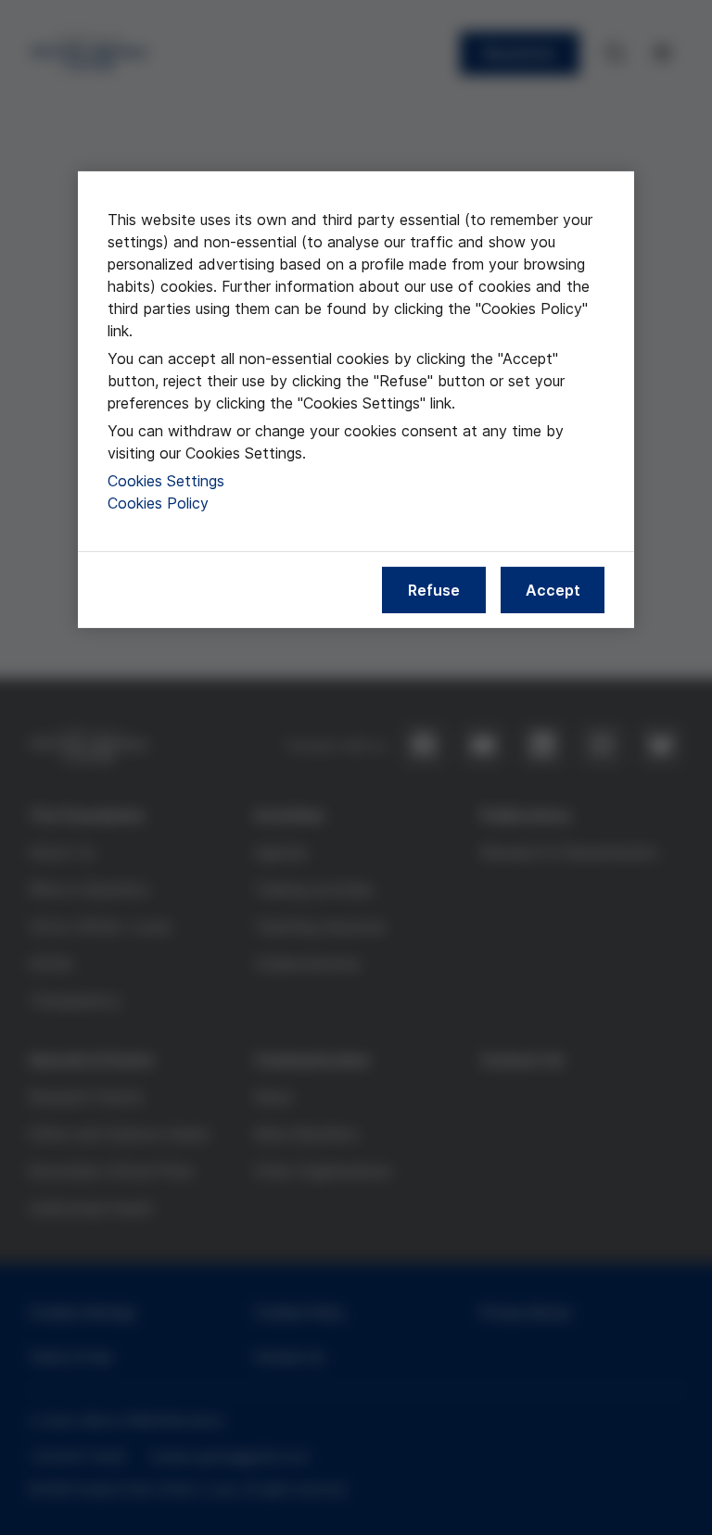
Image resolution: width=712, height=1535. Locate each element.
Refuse (434, 589)
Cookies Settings (166, 480)
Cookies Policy (158, 502)
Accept (553, 589)
